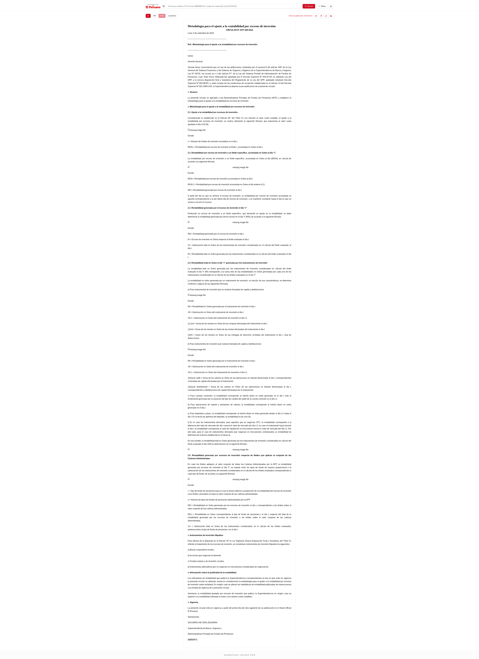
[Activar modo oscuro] (331, 6)
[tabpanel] (239, 334)
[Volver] (148, 16)
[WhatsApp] (326, 16)
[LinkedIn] (331, 16)
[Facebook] (321, 16)
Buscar (310, 6)
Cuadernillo (172, 16)
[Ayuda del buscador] (163, 6)
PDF (154, 16)
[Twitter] (316, 16)
